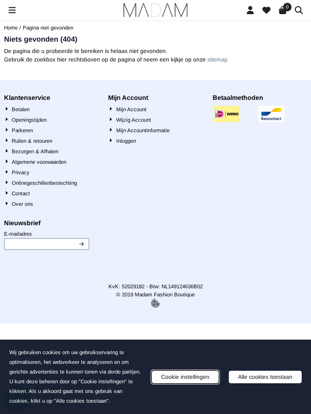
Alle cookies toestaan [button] (265, 377)
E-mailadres (46, 233)
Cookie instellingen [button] (185, 377)
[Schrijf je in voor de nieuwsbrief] (82, 244)
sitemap (217, 59)
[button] (12, 10)
